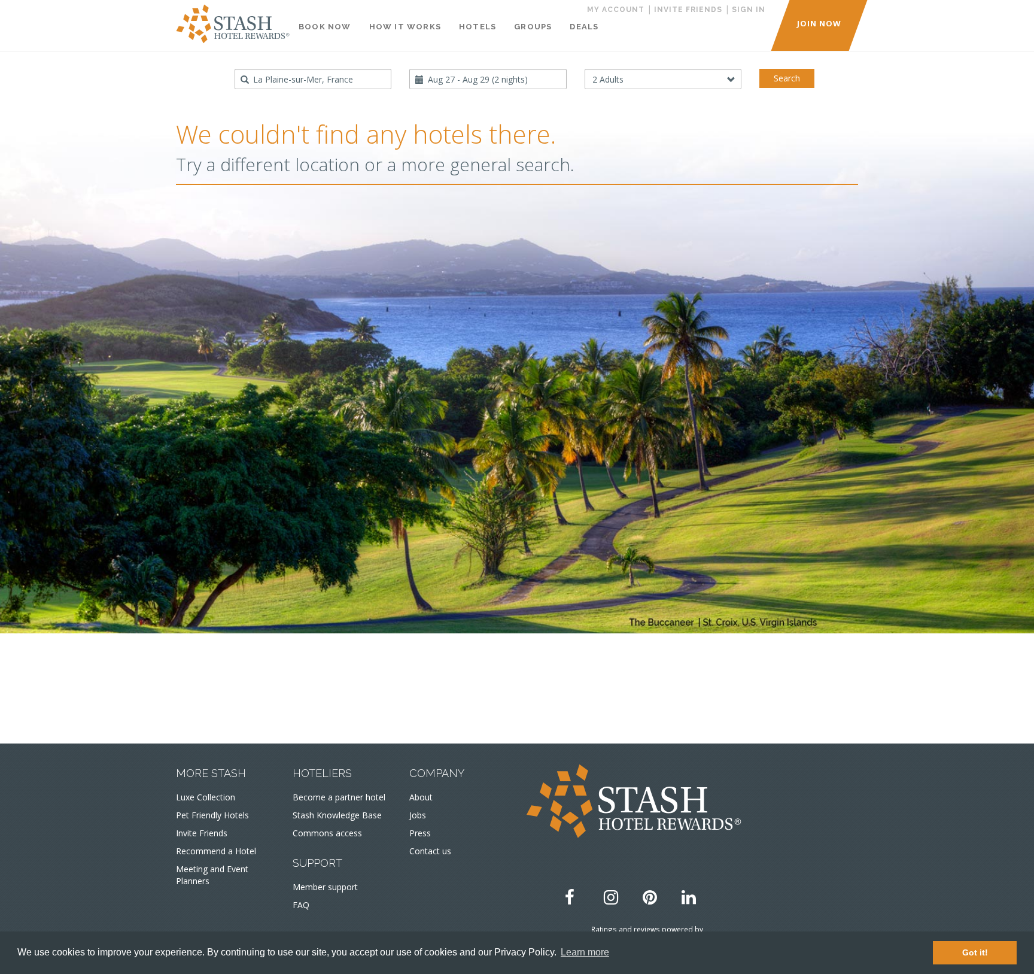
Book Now (325, 26)
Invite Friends (201, 833)
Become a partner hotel (339, 797)
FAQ (301, 905)
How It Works (405, 26)
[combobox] (313, 79)
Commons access (327, 833)
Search (787, 78)
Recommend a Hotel (216, 851)
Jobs (417, 815)
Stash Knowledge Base (337, 815)
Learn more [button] (585, 952)
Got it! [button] (975, 952)
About (421, 797)
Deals (584, 26)
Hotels (477, 26)
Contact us (430, 851)
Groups (533, 26)
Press (420, 833)
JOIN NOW (819, 23)
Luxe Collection (205, 797)
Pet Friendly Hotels (212, 815)
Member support (325, 887)
